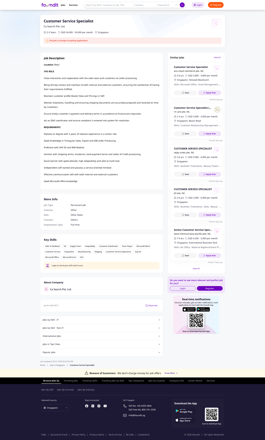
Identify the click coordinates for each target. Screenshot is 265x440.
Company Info (176, 380)
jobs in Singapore (57, 365)
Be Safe (130, 434)
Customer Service (52, 252)
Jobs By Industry (86, 389)
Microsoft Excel (69, 257)
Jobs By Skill (47, 389)
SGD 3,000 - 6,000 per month (203, 157)
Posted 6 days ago (216, 140)
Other (74, 210)
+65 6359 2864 (144, 405)
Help (43, 434)
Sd (65, 246)
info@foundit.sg (137, 415)
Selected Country (49, 400)
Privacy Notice (97, 434)
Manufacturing (84, 252)
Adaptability (90, 246)
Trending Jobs (71, 380)
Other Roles (77, 214)
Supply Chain (75, 246)
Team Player (127, 246)
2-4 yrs (180, 116)
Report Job (153, 305)
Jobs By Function (65, 389)
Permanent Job (78, 205)
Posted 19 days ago (215, 262)
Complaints (144, 434)
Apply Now (211, 92)
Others (74, 219)
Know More (170, 373)
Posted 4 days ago (216, 181)
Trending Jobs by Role (113, 380)
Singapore (103, 32)
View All (217, 57)
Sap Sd (138, 252)
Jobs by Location (156, 380)
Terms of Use (115, 434)
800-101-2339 (149, 409)
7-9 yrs (180, 238)
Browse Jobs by (51, 380)
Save (187, 92)
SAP (81, 257)
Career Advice (195, 380)
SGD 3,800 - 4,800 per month (203, 75)
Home (42, 365)
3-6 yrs (180, 75)
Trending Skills (89, 380)
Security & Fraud (58, 434)
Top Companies (136, 380)
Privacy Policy (78, 434)
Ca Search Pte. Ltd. (54, 26)
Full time (75, 224)
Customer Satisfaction (108, 246)
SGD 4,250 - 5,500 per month (203, 238)
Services (73, 5)
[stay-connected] (87, 406)
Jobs (63, 5)
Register (217, 4)
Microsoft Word (143, 246)
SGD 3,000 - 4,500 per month (203, 116)
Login (199, 4)
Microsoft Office (52, 257)
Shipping (98, 252)
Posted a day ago (216, 99)
